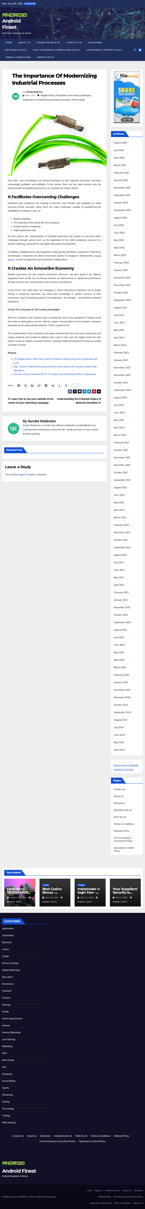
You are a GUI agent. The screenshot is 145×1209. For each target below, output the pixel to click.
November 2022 (122, 465)
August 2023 (120, 397)
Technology (8, 1108)
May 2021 (119, 577)
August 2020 (120, 630)
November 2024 (122, 285)
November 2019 (122, 697)
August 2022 (120, 487)
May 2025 (119, 240)
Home (8, 42)
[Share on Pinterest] (46, 385)
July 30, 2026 (52, 898)
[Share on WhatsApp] (39, 385)
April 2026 (119, 158)
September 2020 (122, 622)
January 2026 (121, 180)
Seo (4, 1067)
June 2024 (119, 322)
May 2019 (119, 742)
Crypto (5, 956)
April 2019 (119, 750)
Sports (5, 1088)
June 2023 (119, 412)
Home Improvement (12, 1018)
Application (8, 928)
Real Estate (8, 1060)
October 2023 (121, 382)
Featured (6, 991)
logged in (22, 474)
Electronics (8, 984)
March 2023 (120, 435)
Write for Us (45, 57)
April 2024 (119, 337)
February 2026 (121, 173)
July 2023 (119, 405)
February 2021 (121, 592)
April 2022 (119, 510)
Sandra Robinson (34, 92)
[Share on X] (25, 385)
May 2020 (119, 652)
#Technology (78, 100)
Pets (4, 1053)
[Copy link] (75, 385)
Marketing (7, 1046)
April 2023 (119, 427)
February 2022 (121, 525)
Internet (6, 1025)
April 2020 (119, 660)
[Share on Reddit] (52, 385)
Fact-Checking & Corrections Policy (56, 50)
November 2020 (122, 607)
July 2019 (119, 727)
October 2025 (121, 203)
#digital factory (47, 95)
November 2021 (122, 532)
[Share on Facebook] (18, 385)
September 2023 (122, 390)
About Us (24, 42)
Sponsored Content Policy (104, 50)
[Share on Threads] (66, 385)
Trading (6, 1115)
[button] (135, 50)
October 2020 (121, 615)
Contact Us (74, 42)
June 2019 (119, 735)
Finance (81, 885)
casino (46, 885)
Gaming (6, 1005)
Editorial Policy (16, 50)
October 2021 (121, 540)
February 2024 (121, 352)
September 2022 (122, 480)
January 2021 (121, 600)
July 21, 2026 (87, 898)
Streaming (7, 1095)
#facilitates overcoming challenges (73, 95)
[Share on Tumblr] (59, 385)
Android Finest (19, 1171)
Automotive (8, 935)
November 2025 (122, 195)
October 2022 (121, 472)
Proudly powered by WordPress (15, 1197)
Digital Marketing (11, 970)
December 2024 (122, 277)
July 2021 (119, 562)
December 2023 (122, 367)
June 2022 (119, 495)
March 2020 (120, 667)
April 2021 (119, 585)
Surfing (5, 1102)
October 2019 (121, 705)
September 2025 (122, 210)
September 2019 (122, 712)
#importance (29, 100)
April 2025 (119, 247)
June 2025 (119, 233)
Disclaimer (95, 42)
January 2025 (121, 270)
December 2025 (122, 188)
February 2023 (121, 442)
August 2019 (120, 720)
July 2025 (119, 225)
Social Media (9, 1081)
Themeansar (51, 1197)
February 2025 (121, 262)
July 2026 (119, 150)
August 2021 (120, 555)
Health (5, 1011)
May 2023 (119, 420)
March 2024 (120, 345)
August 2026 (120, 143)
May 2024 (119, 330)
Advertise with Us (48, 42)
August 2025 (120, 218)
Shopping (7, 1074)
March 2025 (120, 255)
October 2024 (121, 292)
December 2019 (122, 690)
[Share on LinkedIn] (32, 385)
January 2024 (121, 360)
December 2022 (122, 457)
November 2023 (122, 375)
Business (7, 942)
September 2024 (122, 300)
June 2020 (119, 645)
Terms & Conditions (18, 57)
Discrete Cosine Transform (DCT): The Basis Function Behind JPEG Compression (54, 374)
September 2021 (122, 547)
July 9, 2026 (121, 898)
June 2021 (119, 570)
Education (7, 977)
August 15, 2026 (18, 898)
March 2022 (120, 517)
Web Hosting (8, 1122)
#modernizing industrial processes (53, 100)
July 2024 (119, 315)
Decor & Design (10, 963)
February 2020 (121, 675)
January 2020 (121, 682)
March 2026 (120, 165)
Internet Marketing (11, 1032)
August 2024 (120, 307)
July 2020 (119, 637)
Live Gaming (8, 1039)
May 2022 (119, 502)
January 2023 (121, 450)
